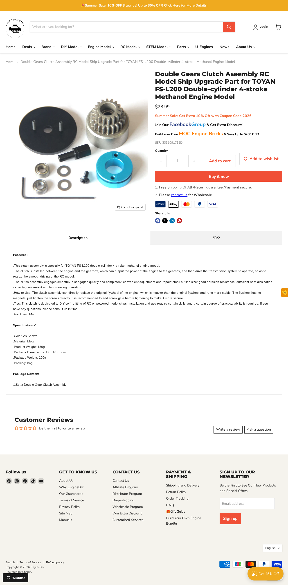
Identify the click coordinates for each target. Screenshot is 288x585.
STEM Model (157, 46)
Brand (46, 46)
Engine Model (100, 46)
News (224, 46)
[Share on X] (165, 220)
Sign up (230, 518)
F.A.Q (170, 505)
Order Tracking (177, 498)
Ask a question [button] (259, 429)
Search (10, 562)
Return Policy (176, 492)
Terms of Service (71, 500)
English (270, 548)
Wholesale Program (127, 507)
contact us (179, 195)
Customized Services (127, 520)
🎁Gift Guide (175, 511)
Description (78, 237)
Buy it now (219, 176)
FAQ (216, 237)
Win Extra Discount (127, 513)
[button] (261, 27)
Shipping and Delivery (183, 485)
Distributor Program (127, 493)
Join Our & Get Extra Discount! (199, 124)
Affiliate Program (125, 487)
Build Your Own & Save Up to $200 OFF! (207, 134)
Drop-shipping (123, 500)
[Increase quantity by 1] (194, 161)
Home (11, 46)
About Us (244, 46)
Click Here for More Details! (185, 5)
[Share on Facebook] (157, 220)
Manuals (65, 520)
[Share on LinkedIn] (172, 220)
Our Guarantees (71, 493)
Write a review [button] (228, 429)
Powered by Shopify (19, 572)
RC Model (129, 46)
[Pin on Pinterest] (179, 220)
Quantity (161, 151)
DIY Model (70, 46)
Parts (182, 46)
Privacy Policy (69, 507)
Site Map (65, 513)
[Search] (229, 27)
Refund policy (55, 562)
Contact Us (120, 480)
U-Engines (204, 46)
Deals (27, 46)
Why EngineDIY (71, 487)
